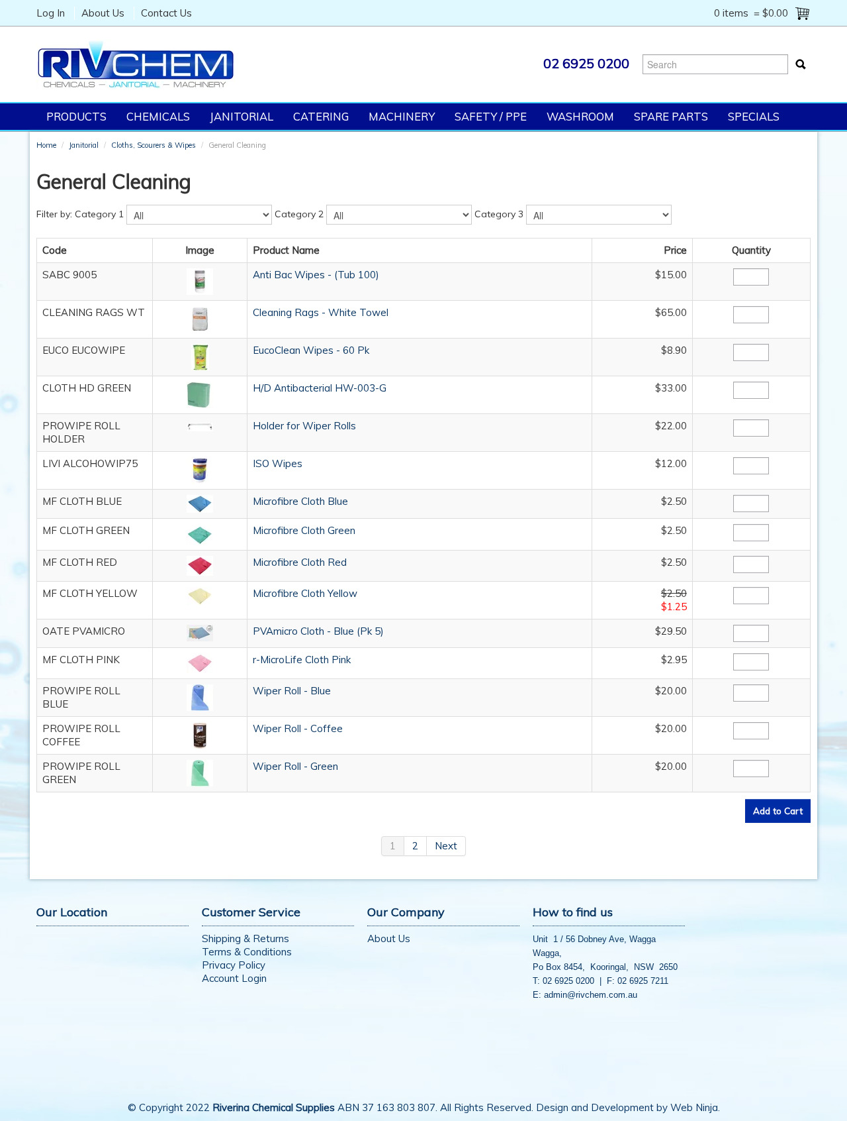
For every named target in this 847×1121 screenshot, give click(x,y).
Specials (754, 116)
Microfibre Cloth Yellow (305, 593)
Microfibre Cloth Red (300, 562)
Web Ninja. (695, 1107)
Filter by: (54, 214)
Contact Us (166, 13)
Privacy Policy (233, 965)
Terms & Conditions (247, 951)
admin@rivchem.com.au (590, 995)
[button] (200, 280)
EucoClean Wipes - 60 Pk (311, 350)
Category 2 (299, 214)
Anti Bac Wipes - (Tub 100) (316, 274)
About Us (102, 13)
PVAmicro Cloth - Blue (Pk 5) (318, 631)
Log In (50, 13)
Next (446, 845)
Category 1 (99, 214)
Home (46, 145)
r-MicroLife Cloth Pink (302, 659)
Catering (321, 116)
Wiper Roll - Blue (292, 690)
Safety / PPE (491, 116)
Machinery (402, 116)
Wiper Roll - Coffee (298, 728)
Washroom (580, 116)
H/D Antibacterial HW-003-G (319, 388)
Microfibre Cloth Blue (300, 501)
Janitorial (241, 116)
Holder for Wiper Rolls (304, 425)
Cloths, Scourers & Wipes (153, 145)
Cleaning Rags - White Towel (320, 312)
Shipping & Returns (245, 938)
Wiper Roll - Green (295, 766)
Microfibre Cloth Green (304, 530)
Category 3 (498, 214)
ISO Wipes (277, 463)
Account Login (234, 978)
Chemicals (158, 116)
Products (76, 116)
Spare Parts (671, 116)
